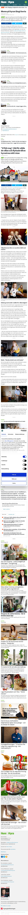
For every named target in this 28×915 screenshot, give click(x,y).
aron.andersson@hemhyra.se (7, 882)
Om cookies (7, 913)
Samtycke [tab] (3, 434)
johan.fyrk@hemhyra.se (6, 876)
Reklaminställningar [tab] (19, 434)
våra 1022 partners (9, 440)
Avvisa (14, 483)
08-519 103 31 (6, 130)
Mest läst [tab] (4, 514)
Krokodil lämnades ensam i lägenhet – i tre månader (12, 493)
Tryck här (17, 134)
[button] (8, 5)
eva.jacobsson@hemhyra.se (7, 864)
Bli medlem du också (5, 905)
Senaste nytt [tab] (11, 514)
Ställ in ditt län (6, 509)
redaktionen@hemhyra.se (12, 842)
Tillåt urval (14, 479)
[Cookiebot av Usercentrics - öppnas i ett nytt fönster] (21, 431)
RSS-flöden (3, 852)
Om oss (2, 913)
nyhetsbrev (12, 849)
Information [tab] (10, 434)
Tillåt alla (14, 474)
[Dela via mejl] (25, 23)
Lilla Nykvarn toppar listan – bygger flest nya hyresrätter (13, 143)
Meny (25, 4)
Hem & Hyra (9, 846)
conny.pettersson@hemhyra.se (10, 129)
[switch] (25, 461)
